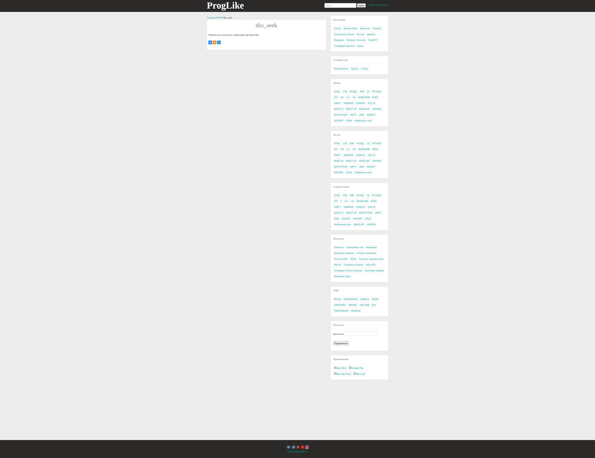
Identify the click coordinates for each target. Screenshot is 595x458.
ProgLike (225, 5)
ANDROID (348, 103)
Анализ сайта (341, 259)
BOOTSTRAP (340, 115)
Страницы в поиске (353, 264)
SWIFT (337, 103)
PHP (219, 17)
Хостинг (360, 34)
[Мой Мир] (219, 42)
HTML (337, 91)
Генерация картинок (344, 46)
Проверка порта (342, 276)
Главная (211, 17)
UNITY (353, 115)
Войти (372, 5)
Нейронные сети (363, 120)
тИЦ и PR (370, 264)
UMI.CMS (364, 305)
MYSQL (353, 91)
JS (368, 91)
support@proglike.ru (298, 451)
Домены (371, 34)
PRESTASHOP (341, 311)
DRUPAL (353, 305)
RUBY (375, 97)
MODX (375, 299)
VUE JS (371, 103)
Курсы (360, 46)
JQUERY (371, 115)
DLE (374, 305)
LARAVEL (376, 109)
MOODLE (356, 311)
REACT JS (351, 109)
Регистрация (381, 5)
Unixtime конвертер (366, 253)
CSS (345, 91)
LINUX (349, 120)
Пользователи (341, 68)
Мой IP (337, 264)
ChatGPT (372, 40)
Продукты (339, 40)
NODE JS (338, 109)
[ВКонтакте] (210, 42)
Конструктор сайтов (344, 34)
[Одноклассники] (214, 42)
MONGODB (364, 97)
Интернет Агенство (356, 40)
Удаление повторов (344, 253)
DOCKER (338, 120)
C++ (348, 97)
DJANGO (360, 103)
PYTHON (376, 91)
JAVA (361, 115)
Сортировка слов (354, 247)
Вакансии (365, 28)
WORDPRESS (351, 299)
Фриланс (377, 28)
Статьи (337, 28)
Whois (353, 259)
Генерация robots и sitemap (348, 270)
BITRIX (337, 299)
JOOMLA (364, 299)
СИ (342, 97)
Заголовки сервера (374, 270)
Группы (354, 68)
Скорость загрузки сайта (371, 259)
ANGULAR (364, 109)
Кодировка (371, 247)
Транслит (339, 247)
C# (354, 97)
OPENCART (340, 305)
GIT (336, 97)
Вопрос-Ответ (351, 28)
